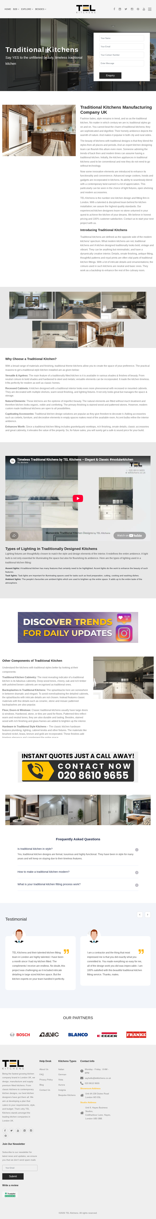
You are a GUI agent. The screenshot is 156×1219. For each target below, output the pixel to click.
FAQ (41, 1074)
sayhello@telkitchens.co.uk (98, 1078)
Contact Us (44, 1090)
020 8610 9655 (92, 1083)
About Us (43, 1069)
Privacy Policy (46, 1079)
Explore (26, 9)
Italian (61, 1069)
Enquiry (110, 75)
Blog (41, 1085)
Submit (13, 1176)
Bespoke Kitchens (67, 1095)
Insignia (62, 1090)
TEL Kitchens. (72, 1213)
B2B (15, 9)
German (62, 1074)
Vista (60, 1079)
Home (8, 9)
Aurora (61, 1085)
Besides (40, 9)
